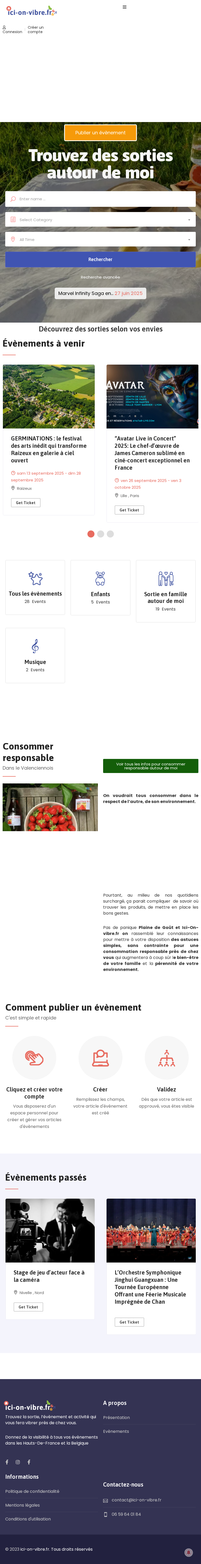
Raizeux (24, 488)
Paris (134, 495)
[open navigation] (124, 7)
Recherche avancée (100, 277)
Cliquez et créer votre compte (34, 1093)
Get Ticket (25, 502)
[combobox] (100, 220)
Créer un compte (36, 29)
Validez (166, 1089)
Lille (124, 495)
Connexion (12, 31)
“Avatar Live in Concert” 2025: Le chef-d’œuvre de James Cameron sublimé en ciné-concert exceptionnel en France (152, 453)
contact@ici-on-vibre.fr (136, 1500)
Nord (39, 1292)
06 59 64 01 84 (126, 1514)
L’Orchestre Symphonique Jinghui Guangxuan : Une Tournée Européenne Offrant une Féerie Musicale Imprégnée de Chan (150, 1287)
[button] (92, 534)
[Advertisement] (100, 79)
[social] (7, 1462)
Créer (100, 1089)
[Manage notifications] (189, 1552)
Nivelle (26, 1292)
